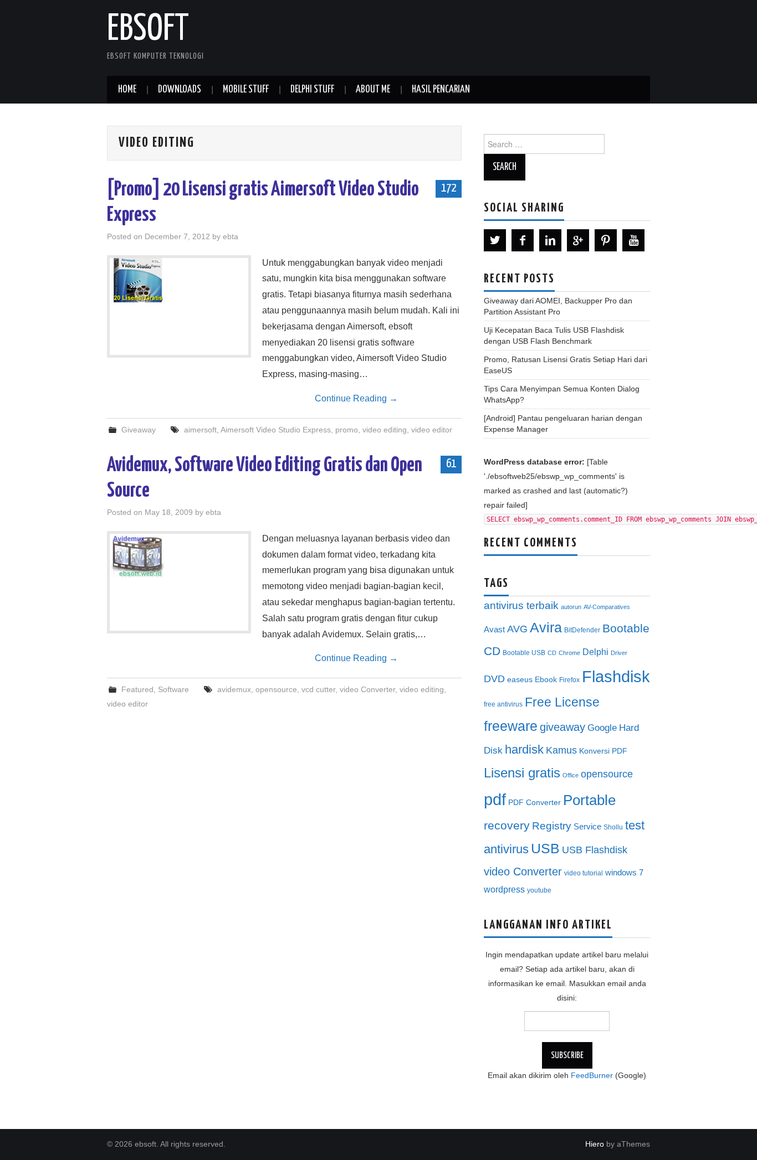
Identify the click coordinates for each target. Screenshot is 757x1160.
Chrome (569, 652)
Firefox (569, 680)
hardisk (524, 749)
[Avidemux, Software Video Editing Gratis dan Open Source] (179, 556)
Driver (619, 652)
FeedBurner (592, 1075)
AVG (517, 629)
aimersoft (200, 429)
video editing (384, 429)
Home (127, 90)
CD (552, 652)
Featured (137, 689)
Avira (546, 627)
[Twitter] (495, 240)
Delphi (595, 652)
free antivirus (503, 704)
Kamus (561, 750)
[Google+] (578, 240)
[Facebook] (523, 240)
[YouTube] (633, 240)
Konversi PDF (603, 751)
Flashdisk (616, 676)
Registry (551, 826)
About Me (373, 90)
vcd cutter (318, 689)
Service (587, 826)
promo (346, 429)
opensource (276, 689)
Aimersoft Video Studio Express (276, 429)
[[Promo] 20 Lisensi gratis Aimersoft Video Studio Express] (179, 280)
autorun (571, 607)
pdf (495, 799)
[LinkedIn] (550, 240)
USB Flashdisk (594, 849)
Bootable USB (524, 653)
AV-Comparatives (607, 607)
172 (448, 188)
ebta (230, 236)
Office (570, 775)
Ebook (546, 680)
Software (173, 689)
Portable (589, 800)
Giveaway (138, 429)
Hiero (594, 1144)
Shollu (613, 827)
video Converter (367, 689)
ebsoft (148, 30)
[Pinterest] (606, 240)
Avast (494, 629)
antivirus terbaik (521, 605)
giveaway (562, 727)
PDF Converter (534, 802)
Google (602, 728)
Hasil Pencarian (441, 90)
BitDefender (582, 630)
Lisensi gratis (522, 772)
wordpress (504, 889)
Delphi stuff (312, 90)
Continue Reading (356, 398)
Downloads (179, 90)
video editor (431, 429)
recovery (507, 825)
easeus (520, 680)
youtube (539, 890)
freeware (511, 726)
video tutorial (583, 873)
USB (545, 848)
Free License (562, 702)
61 (451, 464)
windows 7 (624, 872)
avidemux (234, 689)
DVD (494, 678)
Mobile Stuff (246, 90)
